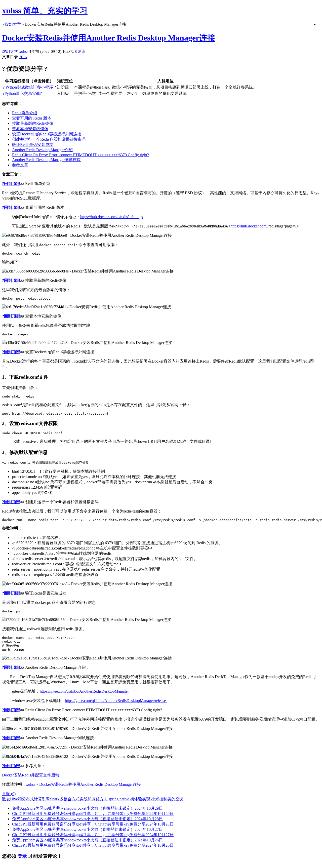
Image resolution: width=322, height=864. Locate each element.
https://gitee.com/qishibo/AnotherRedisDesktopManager (84, 691)
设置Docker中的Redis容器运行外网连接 (46, 134)
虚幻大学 (13, 24)
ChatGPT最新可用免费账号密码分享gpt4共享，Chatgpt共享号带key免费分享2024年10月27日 (93, 835)
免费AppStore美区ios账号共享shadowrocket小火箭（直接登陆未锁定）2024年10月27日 (87, 829)
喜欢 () (9, 794)
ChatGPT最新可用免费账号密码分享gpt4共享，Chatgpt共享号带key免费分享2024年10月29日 (93, 813)
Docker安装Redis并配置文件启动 (30, 775)
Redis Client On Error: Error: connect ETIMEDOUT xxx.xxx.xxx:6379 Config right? (80, 155)
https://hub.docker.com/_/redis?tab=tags (111, 217)
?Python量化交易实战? (22, 93)
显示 (23, 57)
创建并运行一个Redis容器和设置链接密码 (49, 139)
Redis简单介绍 (24, 113)
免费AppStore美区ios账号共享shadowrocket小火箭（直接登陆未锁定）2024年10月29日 (87, 808)
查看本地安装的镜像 (30, 129)
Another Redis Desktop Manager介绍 (42, 150)
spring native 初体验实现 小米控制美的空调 (146, 799)
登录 (22, 856)
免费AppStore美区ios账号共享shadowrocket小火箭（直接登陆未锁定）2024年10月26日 (87, 840)
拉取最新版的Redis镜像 (32, 123)
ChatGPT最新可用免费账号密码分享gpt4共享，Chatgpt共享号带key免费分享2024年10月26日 (93, 845)
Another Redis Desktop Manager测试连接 (46, 160)
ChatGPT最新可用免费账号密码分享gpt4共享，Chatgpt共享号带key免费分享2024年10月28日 (93, 824)
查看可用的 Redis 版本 (31, 118)
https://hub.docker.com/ (248, 226)
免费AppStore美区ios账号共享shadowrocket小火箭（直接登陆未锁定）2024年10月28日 (87, 819)
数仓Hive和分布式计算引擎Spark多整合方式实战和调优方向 (55, 799)
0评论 (80, 51)
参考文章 (20, 165)
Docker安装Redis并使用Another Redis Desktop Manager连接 (108, 37)
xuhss (23, 51)
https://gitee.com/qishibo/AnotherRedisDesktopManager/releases (116, 700)
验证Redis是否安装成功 (32, 144)
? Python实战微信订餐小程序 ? (29, 87)
